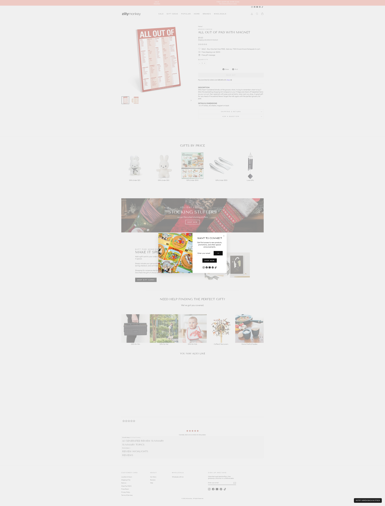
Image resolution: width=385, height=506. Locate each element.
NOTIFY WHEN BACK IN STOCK (368, 500)
